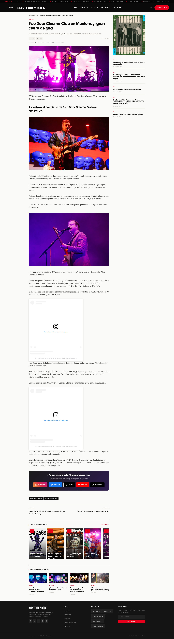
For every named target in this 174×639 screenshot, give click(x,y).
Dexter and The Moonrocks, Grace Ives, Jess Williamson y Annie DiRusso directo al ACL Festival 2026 (128, 102)
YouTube (84, 485)
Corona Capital (98, 616)
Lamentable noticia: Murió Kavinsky (127, 89)
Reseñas (31, 19)
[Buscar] (151, 8)
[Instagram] (38, 621)
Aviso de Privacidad (70, 622)
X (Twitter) (99, 485)
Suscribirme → (132, 621)
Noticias (35, 15)
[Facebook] (30, 621)
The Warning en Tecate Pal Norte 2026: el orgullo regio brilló (78, 590)
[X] (34, 621)
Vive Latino (107, 611)
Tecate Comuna (98, 626)
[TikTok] (46, 621)
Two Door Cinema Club (51, 498)
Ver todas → (105, 525)
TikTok (70, 485)
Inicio (30, 15)
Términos (138, 636)
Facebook (56, 485)
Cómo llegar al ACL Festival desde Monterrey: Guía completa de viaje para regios (128, 77)
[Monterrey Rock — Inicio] (45, 608)
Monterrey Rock (32, 7)
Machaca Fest (97, 621)
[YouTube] (42, 621)
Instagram (41, 485)
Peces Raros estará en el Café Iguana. (128, 114)
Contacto (67, 626)
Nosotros (67, 611)
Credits (143, 636)
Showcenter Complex (36, 498)
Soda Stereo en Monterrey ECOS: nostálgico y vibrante (36, 590)
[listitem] (37, 543)
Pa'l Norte (96, 611)
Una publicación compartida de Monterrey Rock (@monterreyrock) (56, 358)
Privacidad (131, 636)
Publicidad (68, 615)
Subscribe (67, 618)
